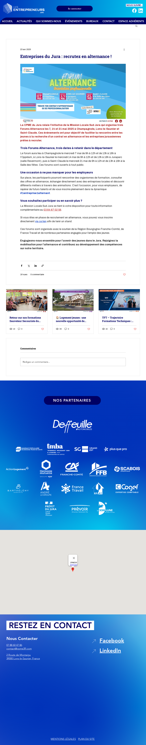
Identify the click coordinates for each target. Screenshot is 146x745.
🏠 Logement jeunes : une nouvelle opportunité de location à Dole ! (71, 319)
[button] (136, 26)
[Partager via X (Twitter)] (28, 265)
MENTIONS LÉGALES (63, 739)
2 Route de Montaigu (18, 655)
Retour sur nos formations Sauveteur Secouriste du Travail (25, 319)
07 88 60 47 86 (14, 645)
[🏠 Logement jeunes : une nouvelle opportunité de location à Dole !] (73, 300)
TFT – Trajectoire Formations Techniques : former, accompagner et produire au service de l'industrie (117, 319)
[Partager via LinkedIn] (35, 265)
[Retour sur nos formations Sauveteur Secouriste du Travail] (26, 300)
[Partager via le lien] (42, 265)
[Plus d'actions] (124, 49)
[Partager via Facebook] (21, 265)
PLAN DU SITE (86, 739)
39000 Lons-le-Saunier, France (23, 658)
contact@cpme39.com (19, 648)
